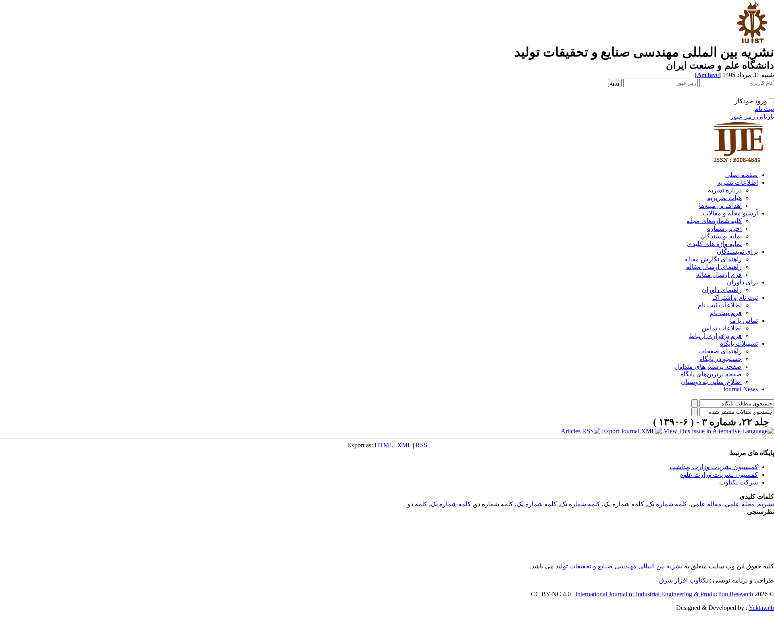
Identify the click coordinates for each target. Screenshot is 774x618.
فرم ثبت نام (726, 312)
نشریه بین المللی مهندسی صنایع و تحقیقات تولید (619, 566)
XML (404, 445)
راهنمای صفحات (720, 351)
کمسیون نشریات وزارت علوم (718, 474)
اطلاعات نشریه (737, 182)
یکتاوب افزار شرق (683, 580)
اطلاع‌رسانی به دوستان (711, 381)
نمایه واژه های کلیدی (714, 243)
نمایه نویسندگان (721, 236)
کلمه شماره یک (667, 504)
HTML (384, 445)
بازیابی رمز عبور (752, 116)
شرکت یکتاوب (738, 482)
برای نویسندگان (737, 251)
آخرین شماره (724, 228)
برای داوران (742, 282)
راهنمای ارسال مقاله (714, 266)
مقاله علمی (706, 504)
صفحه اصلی (741, 174)
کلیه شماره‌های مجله (714, 220)
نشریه (766, 504)
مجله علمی (740, 504)
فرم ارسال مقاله (719, 274)
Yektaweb (761, 607)
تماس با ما (744, 320)
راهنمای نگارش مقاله (713, 259)
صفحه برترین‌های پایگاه (711, 374)
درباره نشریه (725, 190)
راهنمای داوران (722, 289)
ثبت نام (764, 108)
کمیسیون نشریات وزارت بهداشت (714, 467)
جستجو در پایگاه (720, 358)
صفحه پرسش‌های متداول (708, 366)
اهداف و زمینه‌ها (720, 205)
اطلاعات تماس (722, 328)
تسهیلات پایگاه (739, 343)
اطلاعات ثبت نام (720, 305)
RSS (421, 445)
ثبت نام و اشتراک (735, 297)
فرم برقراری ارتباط (715, 335)
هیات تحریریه (724, 197)
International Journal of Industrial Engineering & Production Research (664, 594)
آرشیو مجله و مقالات (730, 213)
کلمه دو (417, 504)
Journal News (740, 389)
